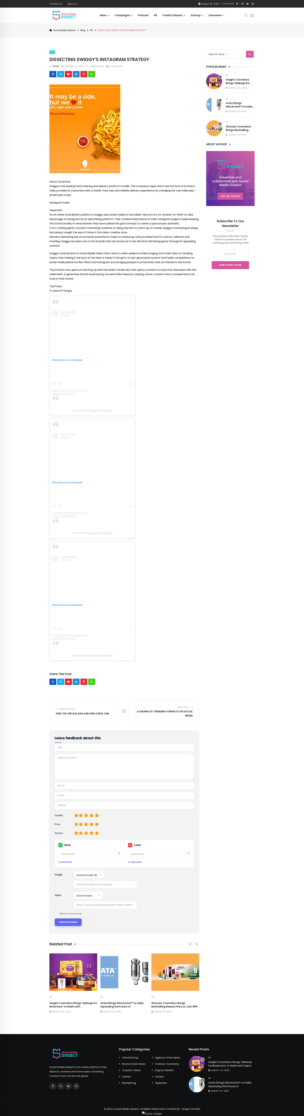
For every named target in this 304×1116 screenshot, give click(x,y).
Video (58, 895)
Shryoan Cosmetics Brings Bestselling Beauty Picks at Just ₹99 (174, 1004)
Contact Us (55, 3)
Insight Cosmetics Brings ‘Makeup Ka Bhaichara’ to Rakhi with (73, 1004)
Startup (196, 15)
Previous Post (68, 709)
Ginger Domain (191, 1109)
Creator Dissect (172, 15)
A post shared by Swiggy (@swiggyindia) (92, 410)
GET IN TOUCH (230, 196)
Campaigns (122, 15)
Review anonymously (71, 913)
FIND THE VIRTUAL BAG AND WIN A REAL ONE (82, 713)
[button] (190, 944)
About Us (72, 3)
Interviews (215, 15)
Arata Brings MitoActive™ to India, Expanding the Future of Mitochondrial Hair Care (230, 1086)
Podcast (143, 15)
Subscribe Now (230, 265)
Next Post (183, 707)
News (103, 15)
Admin (56, 66)
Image (58, 874)
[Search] (246, 15)
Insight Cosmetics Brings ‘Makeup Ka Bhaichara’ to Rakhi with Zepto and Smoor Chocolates (230, 1065)
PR (155, 15)
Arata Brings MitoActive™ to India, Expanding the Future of (122, 1004)
